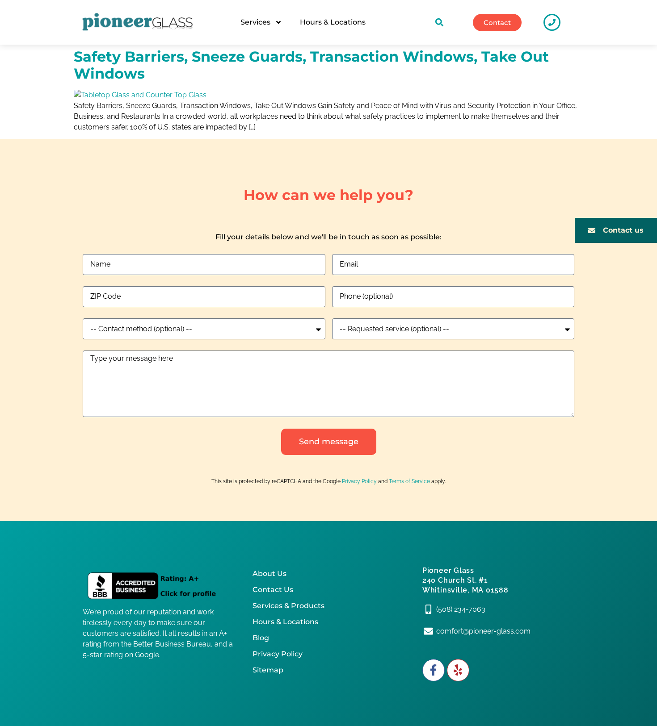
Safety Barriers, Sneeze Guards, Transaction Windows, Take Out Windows (311, 65)
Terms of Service (409, 481)
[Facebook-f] (433, 670)
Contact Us (273, 589)
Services (255, 22)
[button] (439, 22)
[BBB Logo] (159, 586)
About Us (269, 573)
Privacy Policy (359, 481)
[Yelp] (458, 670)
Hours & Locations (333, 22)
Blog (261, 638)
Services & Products (288, 605)
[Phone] (551, 22)
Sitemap (268, 670)
